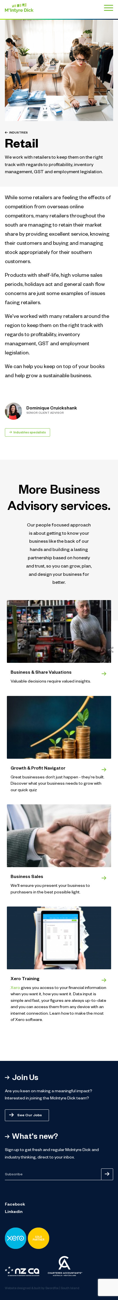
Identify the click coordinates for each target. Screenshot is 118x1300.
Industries (18, 133)
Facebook (15, 1205)
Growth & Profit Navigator (38, 768)
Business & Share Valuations (41, 673)
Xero (15, 988)
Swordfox (52, 1288)
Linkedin (14, 1212)
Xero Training (25, 979)
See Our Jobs (29, 1116)
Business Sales (27, 877)
